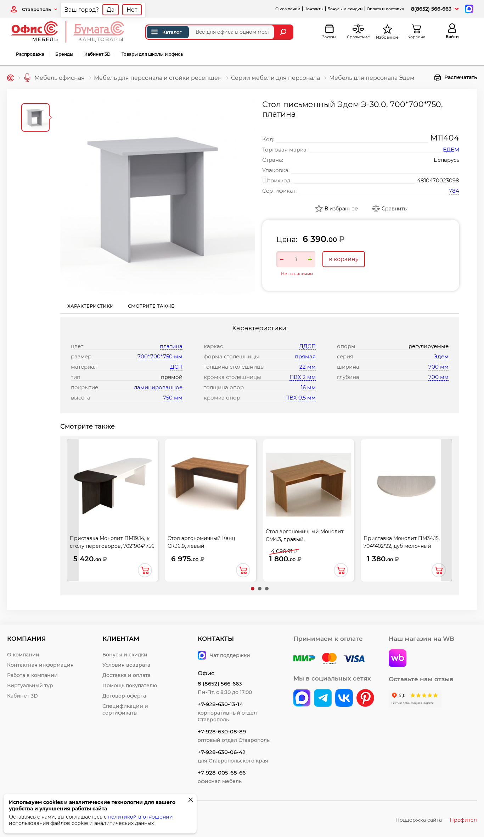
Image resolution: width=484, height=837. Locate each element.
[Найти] (284, 32)
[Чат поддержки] (468, 8)
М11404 (444, 138)
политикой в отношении (140, 817)
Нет (131, 9)
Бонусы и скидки (345, 8)
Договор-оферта (124, 696)
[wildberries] (397, 658)
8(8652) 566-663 (431, 9)
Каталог (172, 32)
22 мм (307, 366)
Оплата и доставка (385, 8)
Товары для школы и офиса (152, 54)
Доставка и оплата (126, 675)
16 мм (308, 387)
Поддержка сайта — (436, 820)
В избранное (341, 208)
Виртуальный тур (30, 685)
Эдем (441, 356)
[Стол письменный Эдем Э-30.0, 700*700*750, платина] (157, 197)
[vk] (301, 698)
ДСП (176, 366)
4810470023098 (438, 180)
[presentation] (73, 510)
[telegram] (323, 698)
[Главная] (10, 78)
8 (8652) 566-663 (220, 683)
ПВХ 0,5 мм (300, 397)
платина (171, 346)
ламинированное (158, 387)
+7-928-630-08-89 (222, 731)
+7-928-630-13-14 (220, 704)
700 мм (438, 366)
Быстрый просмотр (113, 479)
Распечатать (460, 77)
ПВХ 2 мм (302, 377)
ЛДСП (307, 346)
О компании (287, 8)
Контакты (313, 8)
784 (454, 190)
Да (110, 9)
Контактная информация (40, 665)
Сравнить (394, 208)
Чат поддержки (230, 655)
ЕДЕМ (451, 149)
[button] (252, 588)
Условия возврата (126, 665)
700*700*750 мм (159, 356)
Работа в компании (32, 675)
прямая (305, 356)
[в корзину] (145, 570)
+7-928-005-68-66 (222, 772)
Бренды (64, 54)
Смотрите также (151, 306)
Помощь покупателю (129, 685)
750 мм (172, 397)
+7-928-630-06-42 (222, 752)
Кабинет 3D (97, 54)
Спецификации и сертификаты (125, 709)
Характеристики (90, 306)
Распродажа (30, 54)
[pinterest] (365, 698)
